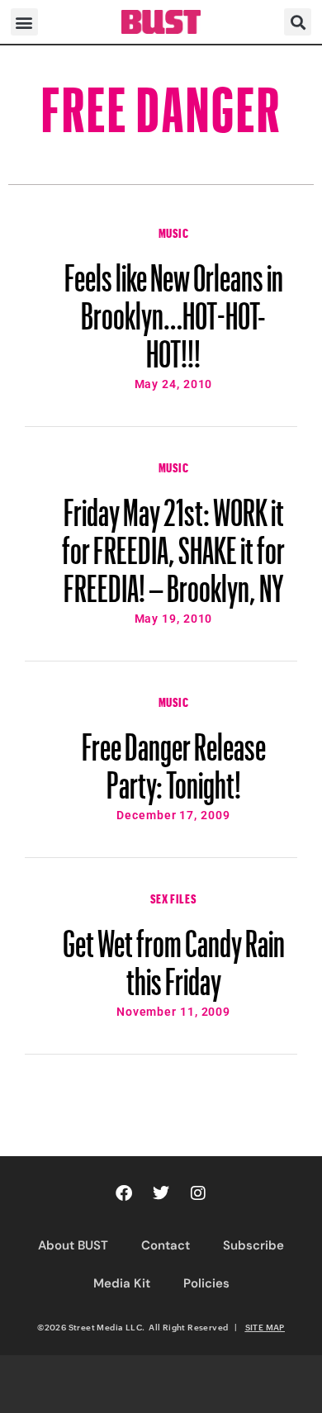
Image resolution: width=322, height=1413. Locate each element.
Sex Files (173, 897)
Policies (206, 1283)
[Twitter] (161, 1193)
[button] (24, 22)
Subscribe (253, 1245)
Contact (165, 1245)
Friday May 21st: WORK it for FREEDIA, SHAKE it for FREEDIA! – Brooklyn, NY (173, 542)
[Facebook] (123, 1193)
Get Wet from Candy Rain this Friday (174, 955)
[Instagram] (198, 1193)
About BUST (73, 1245)
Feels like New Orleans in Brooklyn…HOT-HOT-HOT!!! (173, 308)
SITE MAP (265, 1327)
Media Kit (121, 1283)
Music (174, 231)
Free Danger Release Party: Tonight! (174, 758)
